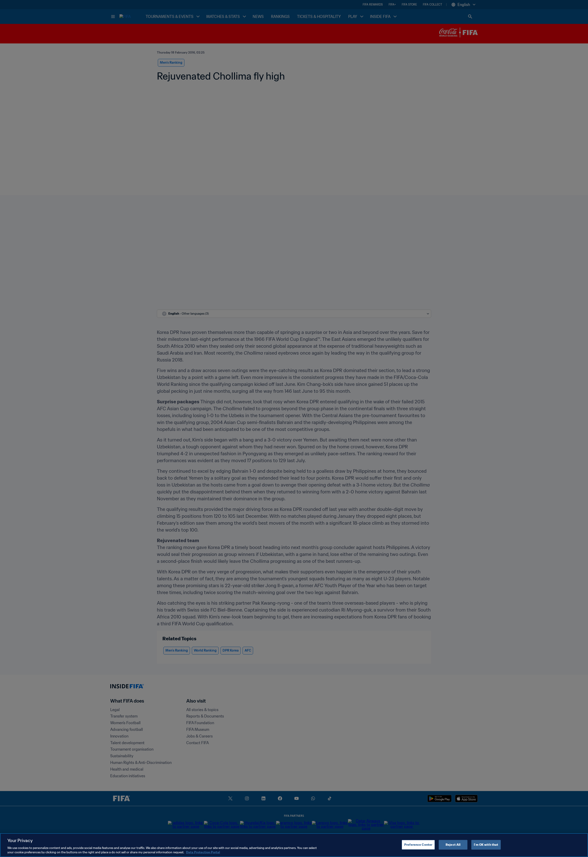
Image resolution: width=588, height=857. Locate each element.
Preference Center (418, 845)
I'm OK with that (486, 845)
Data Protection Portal (203, 852)
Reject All (453, 845)
